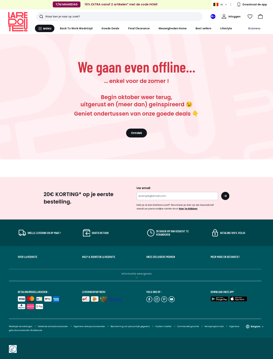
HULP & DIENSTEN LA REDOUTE (98, 256)
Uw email (143, 188)
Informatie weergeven (136, 274)
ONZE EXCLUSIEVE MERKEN (160, 256)
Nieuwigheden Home (173, 28)
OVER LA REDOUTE (27, 256)
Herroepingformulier (214, 326)
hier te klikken (188, 208)
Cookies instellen (163, 326)
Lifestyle (226, 28)
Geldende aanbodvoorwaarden (53, 326)
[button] (260, 16)
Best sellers (203, 28)
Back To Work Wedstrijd (76, 28)
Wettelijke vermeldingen (20, 326)
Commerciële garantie (188, 326)
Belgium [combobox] (255, 326)
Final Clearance (139, 28)
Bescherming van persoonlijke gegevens (130, 326)
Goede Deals (110, 28)
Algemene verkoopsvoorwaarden (89, 326)
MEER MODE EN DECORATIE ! (225, 256)
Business (254, 28)
